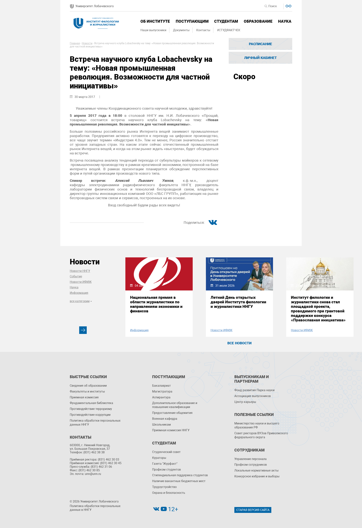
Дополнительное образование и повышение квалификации (174, 405)
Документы (181, 30)
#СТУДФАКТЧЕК (228, 30)
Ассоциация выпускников (252, 396)
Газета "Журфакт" (164, 463)
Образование (258, 21)
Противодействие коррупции (90, 415)
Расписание (260, 44)
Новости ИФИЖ (81, 282)
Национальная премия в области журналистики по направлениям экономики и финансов (156, 304)
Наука (284, 21)
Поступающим (192, 21)
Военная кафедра (164, 418)
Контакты (203, 30)
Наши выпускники (153, 30)
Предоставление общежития (172, 413)
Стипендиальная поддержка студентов (180, 475)
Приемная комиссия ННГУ (170, 430)
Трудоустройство (164, 487)
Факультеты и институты (87, 391)
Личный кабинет (260, 58)
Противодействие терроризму (91, 409)
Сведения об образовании (88, 385)
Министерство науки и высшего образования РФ (256, 425)
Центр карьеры (245, 402)
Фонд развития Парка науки (254, 390)
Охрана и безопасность (168, 493)
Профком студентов (166, 469)
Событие (76, 276)
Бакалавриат (161, 385)
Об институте (155, 21)
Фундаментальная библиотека (91, 403)
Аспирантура (161, 397)
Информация (79, 293)
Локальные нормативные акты (256, 470)
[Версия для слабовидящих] (288, 5)
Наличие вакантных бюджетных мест (179, 481)
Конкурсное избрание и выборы (256, 476)
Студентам (226, 21)
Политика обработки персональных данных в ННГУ (95, 508)
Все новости (239, 343)
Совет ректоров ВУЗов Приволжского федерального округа (261, 435)
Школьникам (161, 424)
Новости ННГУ (80, 271)
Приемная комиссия (84, 397)
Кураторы (159, 458)
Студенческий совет (166, 452)
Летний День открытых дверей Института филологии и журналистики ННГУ (238, 302)
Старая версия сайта (252, 510)
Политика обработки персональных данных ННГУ (95, 422)
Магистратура (162, 391)
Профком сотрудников (250, 464)
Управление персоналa (250, 459)
